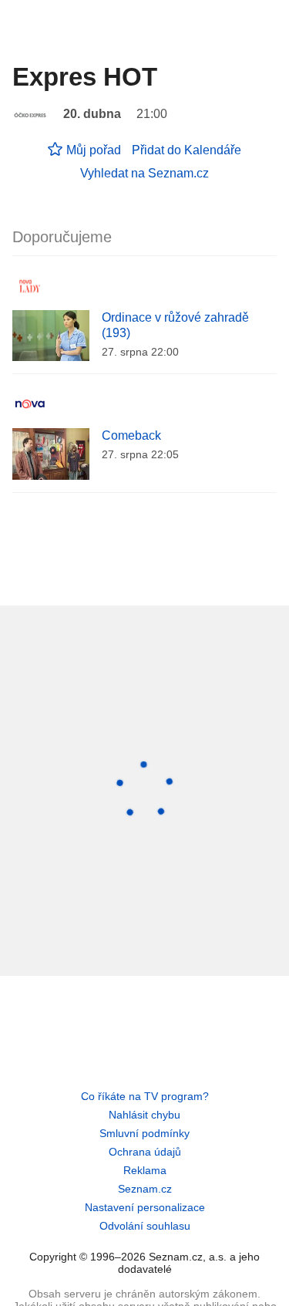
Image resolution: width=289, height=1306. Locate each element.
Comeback (131, 435)
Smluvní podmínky (144, 1133)
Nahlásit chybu (144, 1115)
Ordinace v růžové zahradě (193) (175, 325)
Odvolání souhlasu (144, 1226)
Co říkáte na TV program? (145, 1096)
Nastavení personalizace (145, 1207)
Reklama (144, 1170)
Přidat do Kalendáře (186, 150)
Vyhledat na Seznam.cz (144, 173)
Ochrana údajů (145, 1152)
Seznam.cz (145, 1189)
